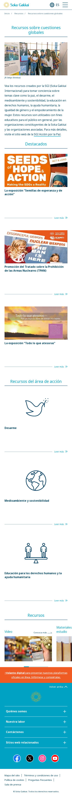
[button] (26, 666)
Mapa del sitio (12, 775)
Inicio (7, 13)
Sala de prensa (13, 784)
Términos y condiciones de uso (41, 775)
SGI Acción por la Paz (47, 134)
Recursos (19, 13)
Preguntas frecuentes (40, 780)
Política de (14, 780)
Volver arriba (56, 686)
